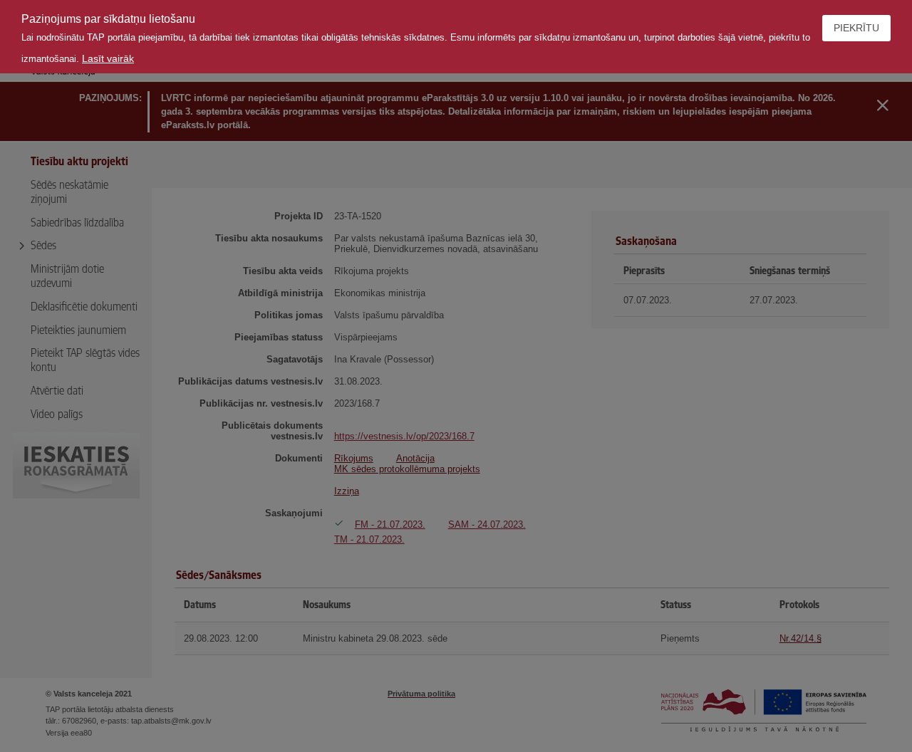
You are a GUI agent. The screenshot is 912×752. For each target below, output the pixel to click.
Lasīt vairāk (108, 58)
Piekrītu (856, 27)
